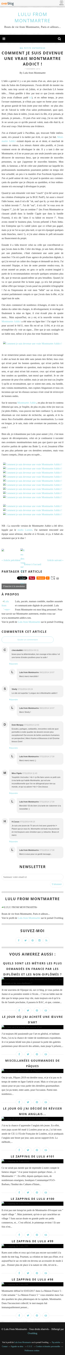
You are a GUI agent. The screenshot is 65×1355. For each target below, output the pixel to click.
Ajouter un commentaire (27, 640)
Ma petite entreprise (32, 48)
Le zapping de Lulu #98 (32, 1279)
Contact (5, 1346)
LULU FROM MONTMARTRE (32, 17)
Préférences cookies (32, 1350)
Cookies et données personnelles (48, 1346)
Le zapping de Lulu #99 (32, 1241)
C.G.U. (30, 1346)
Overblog (32, 1333)
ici (30, 97)
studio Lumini (25, 530)
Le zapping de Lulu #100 (32, 1199)
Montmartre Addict (11, 321)
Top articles (56, 1342)
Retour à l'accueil (32, 564)
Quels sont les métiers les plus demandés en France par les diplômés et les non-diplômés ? (32, 968)
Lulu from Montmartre (29, 622)
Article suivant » (55, 560)
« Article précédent (11, 560)
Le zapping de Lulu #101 (32, 1156)
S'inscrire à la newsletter (14, 586)
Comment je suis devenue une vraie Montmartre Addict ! (32, 58)
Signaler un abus (17, 1346)
